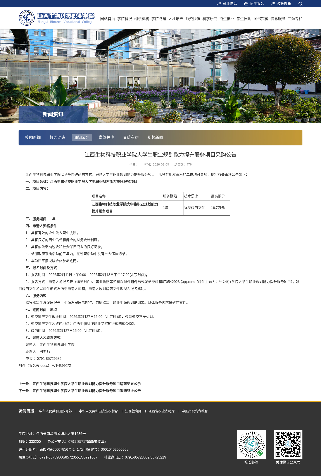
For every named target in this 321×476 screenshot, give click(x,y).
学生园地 (243, 19)
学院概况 (124, 19)
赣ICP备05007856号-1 (57, 449)
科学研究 (209, 19)
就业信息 (230, 3)
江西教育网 (133, 411)
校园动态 (57, 137)
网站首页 (107, 19)
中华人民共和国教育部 (55, 411)
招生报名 (257, 3)
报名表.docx (38, 365)
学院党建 (158, 19)
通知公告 (82, 137)
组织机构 (141, 19)
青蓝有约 (131, 137)
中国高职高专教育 (195, 411)
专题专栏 (295, 19)
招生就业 (226, 19)
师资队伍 (192, 19)
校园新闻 (33, 137)
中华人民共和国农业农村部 (98, 411)
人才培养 (175, 19)
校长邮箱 (284, 3)
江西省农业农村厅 (161, 411)
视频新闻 (155, 137)
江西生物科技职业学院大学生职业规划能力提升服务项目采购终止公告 (87, 391)
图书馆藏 (261, 19)
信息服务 (278, 19)
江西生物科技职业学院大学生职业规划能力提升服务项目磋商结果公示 (87, 384)
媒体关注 (106, 137)
